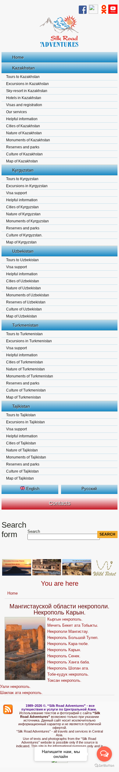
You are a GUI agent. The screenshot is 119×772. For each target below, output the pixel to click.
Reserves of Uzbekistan (25, 302)
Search (33, 531)
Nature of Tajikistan (22, 450)
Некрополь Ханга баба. (68, 662)
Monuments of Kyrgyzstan (27, 221)
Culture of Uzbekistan (24, 309)
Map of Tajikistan (20, 478)
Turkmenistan (25, 325)
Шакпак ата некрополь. (21, 692)
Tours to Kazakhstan (23, 77)
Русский (89, 488)
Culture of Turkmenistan (26, 390)
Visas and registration (24, 105)
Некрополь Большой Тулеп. (73, 637)
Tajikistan (21, 406)
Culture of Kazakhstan (24, 154)
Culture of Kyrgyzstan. (24, 235)
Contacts (59, 503)
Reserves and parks (22, 147)
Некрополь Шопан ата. (68, 668)
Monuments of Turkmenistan (29, 376)
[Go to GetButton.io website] (104, 766)
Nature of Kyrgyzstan (23, 214)
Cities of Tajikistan (21, 443)
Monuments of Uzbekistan (27, 295)
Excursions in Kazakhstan (27, 84)
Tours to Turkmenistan (24, 334)
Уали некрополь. (15, 686)
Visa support (16, 193)
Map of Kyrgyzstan (21, 242)
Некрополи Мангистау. (68, 631)
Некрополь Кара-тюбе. (68, 643)
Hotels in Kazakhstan (23, 98)
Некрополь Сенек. (64, 656)
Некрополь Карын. (64, 650)
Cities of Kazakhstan (23, 126)
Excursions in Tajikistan (25, 422)
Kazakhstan (23, 67)
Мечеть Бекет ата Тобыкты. (72, 625)
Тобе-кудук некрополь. (68, 674)
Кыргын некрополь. (65, 619)
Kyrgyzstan (23, 170)
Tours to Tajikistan (21, 415)
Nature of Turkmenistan (25, 369)
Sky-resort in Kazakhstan (26, 91)
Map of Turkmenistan (23, 397)
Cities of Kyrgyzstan (22, 207)
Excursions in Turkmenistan (29, 341)
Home (18, 57)
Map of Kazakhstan (22, 161)
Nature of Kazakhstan (24, 133)
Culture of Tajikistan (22, 471)
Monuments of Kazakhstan (28, 140)
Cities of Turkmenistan (24, 362)
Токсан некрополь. (64, 680)
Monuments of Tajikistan (26, 457)
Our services (16, 112)
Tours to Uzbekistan (22, 260)
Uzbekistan (23, 251)
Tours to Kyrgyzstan (22, 179)
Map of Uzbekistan (21, 316)
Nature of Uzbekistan (23, 288)
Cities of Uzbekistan (22, 281)
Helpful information (22, 119)
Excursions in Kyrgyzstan (27, 186)
